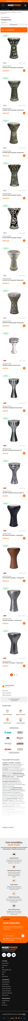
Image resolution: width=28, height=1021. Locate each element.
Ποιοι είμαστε (5, 963)
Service (4, 972)
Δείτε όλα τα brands (14, 752)
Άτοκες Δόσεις (5, 984)
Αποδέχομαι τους (12, 939)
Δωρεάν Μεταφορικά (7, 993)
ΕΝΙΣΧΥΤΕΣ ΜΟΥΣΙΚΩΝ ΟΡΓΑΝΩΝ (20, 9)
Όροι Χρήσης (5, 995)
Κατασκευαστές (6, 982)
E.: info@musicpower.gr (14, 699)
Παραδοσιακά (13, 12)
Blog (3, 974)
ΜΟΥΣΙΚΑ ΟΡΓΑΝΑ (5, 9)
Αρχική (2, 12)
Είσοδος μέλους (6, 1000)
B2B (3, 967)
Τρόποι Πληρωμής (6, 695)
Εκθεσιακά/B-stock (6, 970)
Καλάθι (3, 1002)
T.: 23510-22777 (14, 700)
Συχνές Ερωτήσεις (6, 986)
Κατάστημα (4, 965)
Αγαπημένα (4, 1005)
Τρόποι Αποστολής (6, 693)
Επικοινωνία (5, 690)
